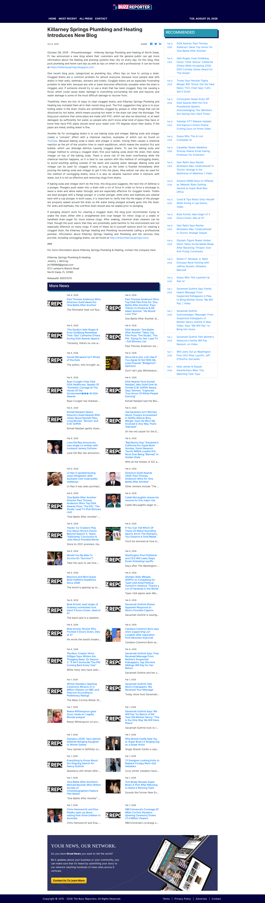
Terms (166, 898)
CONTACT (101, 18)
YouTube (52, 140)
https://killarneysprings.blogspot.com (72, 67)
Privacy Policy (183, 898)
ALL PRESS (85, 18)
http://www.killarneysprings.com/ (129, 237)
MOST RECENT (68, 18)
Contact (216, 898)
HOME (52, 18)
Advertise (201, 898)
